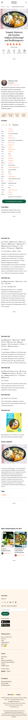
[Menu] (2, 2)
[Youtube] (10, 602)
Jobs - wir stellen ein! (6, 637)
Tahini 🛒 (10, 185)
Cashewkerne (12, 176)
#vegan (4, 495)
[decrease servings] (3, 125)
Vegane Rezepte (8, 7)
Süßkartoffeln (11, 149)
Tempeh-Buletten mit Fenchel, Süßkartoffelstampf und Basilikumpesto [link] (18, 7)
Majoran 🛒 (11, 142)
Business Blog (4, 683)
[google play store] (14, 625)
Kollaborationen (5, 642)
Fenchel (10, 194)
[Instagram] (5, 602)
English (8, 671)
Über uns (3, 638)
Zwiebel (10, 129)
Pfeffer (10, 147)
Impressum (4, 656)
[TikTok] (8, 602)
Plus (3, 646)
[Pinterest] (13, 602)
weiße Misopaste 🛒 (13, 167)
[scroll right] (26, 539)
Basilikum (10, 158)
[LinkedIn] (16, 602)
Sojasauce (11, 145)
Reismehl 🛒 (11, 138)
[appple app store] (14, 622)
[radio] (8, 44)
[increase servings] (9, 125)
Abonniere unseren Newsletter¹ (9, 606)
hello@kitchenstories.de (14, 701)
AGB (2, 658)
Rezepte (3, 6)
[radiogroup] (14, 44)
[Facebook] (2, 602)
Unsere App (4, 644)
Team (2, 640)
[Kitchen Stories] (14, 2)
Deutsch (3, 671)
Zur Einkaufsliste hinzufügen (14, 201)
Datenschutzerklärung (6, 660)
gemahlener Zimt (12, 190)
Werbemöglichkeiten (6, 681)
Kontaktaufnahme (5, 685)
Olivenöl (10, 151)
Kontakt (3, 664)
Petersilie (10, 131)
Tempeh (10, 136)
